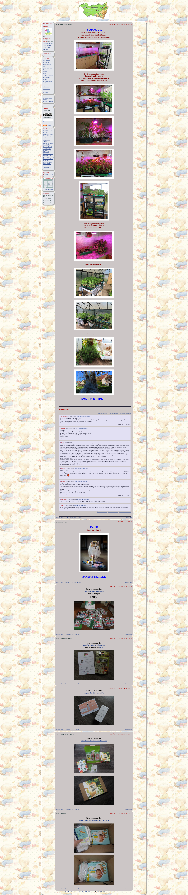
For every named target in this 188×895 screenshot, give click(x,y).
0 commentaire (128, 683)
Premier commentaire (102, 512)
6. (60, 499)
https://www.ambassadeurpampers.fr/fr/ (94, 820)
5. (60, 481)
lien (62, 517)
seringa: (46, 140)
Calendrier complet (48, 189)
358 (115, 891)
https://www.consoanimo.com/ (94, 645)
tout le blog (45, 92)
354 (104, 891)
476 (122, 891)
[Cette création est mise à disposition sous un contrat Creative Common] (47, 115)
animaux (45, 71)
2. (60, 428)
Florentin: (47, 147)
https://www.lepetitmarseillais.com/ (94, 741)
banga (62, 505)
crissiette (63, 468)
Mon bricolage (46, 89)
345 (77, 891)
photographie (46, 62)
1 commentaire (128, 634)
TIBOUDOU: (48, 131)
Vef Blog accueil (49, 174)
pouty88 (80, 517)
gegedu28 (63, 428)
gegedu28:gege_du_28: (48, 159)
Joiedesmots (64, 499)
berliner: (47, 163)
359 (118, 891)
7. (60, 505)
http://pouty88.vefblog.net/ (83, 416)
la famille (45, 79)
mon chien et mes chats (71, 582)
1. (60, 416)
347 (83, 891)
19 (48, 184)
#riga (101, 647)
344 (74, 891)
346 (80, 891)
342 (68, 891)
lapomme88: (48, 135)
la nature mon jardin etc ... (71, 517)
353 (101, 891)
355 (107, 891)
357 (112, 891)
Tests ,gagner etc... (47, 60)
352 (98, 891)
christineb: (48, 138)
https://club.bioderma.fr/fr (94, 693)
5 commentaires (128, 582)
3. (60, 442)
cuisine (44, 73)
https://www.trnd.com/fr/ (94, 591)
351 (48, 105)
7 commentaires (128, 517)
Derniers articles (47, 45)
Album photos (46, 47)
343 (71, 891)
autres (44, 84)
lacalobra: (48, 144)
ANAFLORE (64, 416)
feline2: (48, 154)
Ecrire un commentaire (113, 413)
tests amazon (46, 87)
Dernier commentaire (102, 413)
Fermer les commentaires (125, 413)
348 (86, 891)
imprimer (58, 517)
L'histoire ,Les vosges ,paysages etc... (48, 76)
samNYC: (47, 150)
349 (89, 891)
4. (60, 468)
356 (109, 891)
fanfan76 (63, 481)
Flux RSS (49, 125)
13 (49, 183)
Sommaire (45, 49)
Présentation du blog (48, 43)
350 (92, 891)
